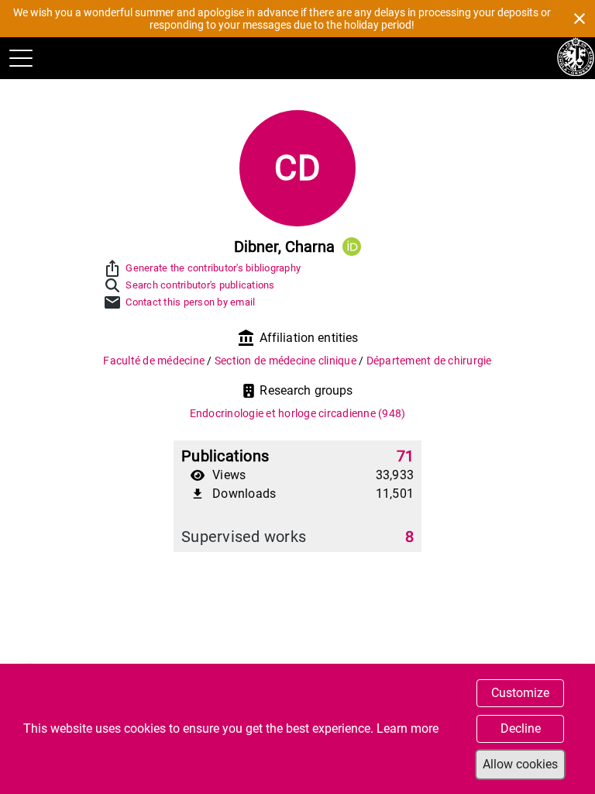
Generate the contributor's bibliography (213, 268)
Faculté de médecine (155, 360)
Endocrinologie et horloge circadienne (298, 413)
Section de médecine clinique (287, 360)
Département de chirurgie (429, 360)
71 (405, 456)
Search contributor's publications (200, 285)
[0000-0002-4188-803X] (351, 246)
